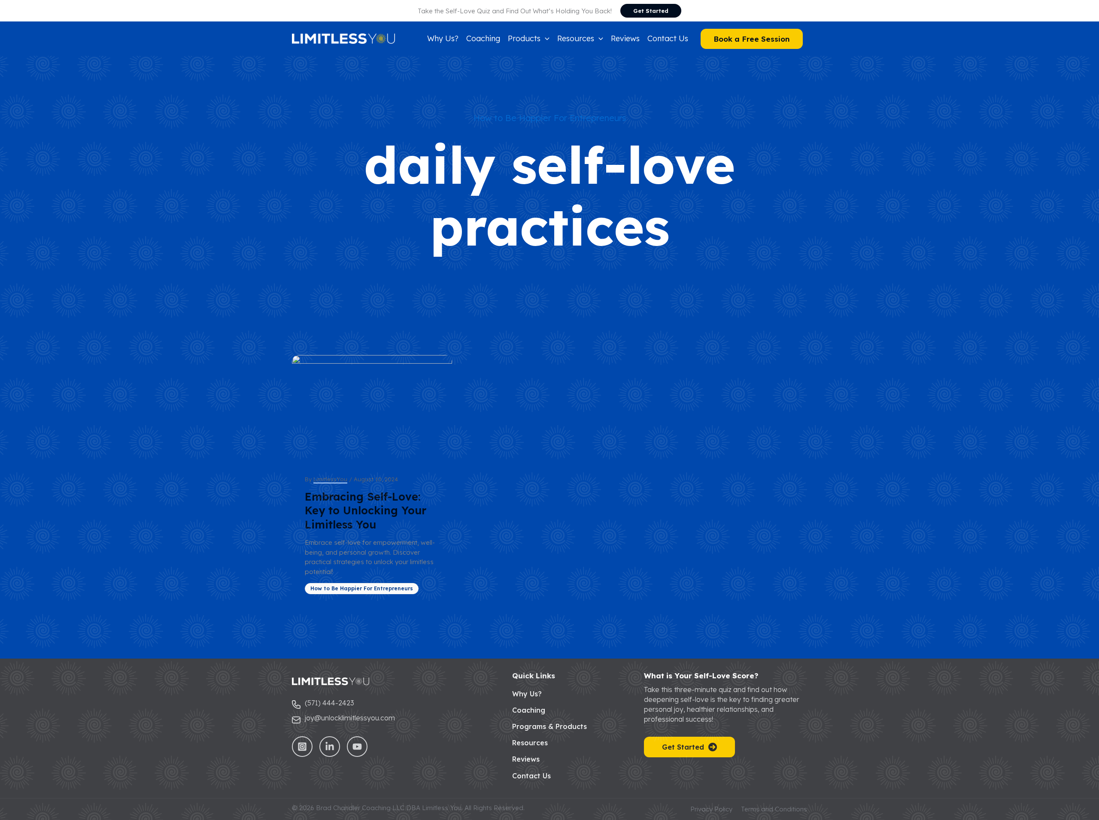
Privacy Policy (711, 809)
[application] (545, 38)
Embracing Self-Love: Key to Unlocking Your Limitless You (365, 510)
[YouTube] (357, 746)
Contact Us (531, 775)
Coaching (528, 710)
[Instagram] (302, 746)
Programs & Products (549, 726)
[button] (650, 11)
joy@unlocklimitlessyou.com (350, 718)
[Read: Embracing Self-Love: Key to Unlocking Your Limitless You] (372, 408)
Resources (530, 742)
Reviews (526, 759)
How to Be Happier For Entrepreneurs (550, 117)
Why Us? (527, 693)
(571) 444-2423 (329, 703)
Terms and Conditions (774, 809)
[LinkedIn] (329, 746)
